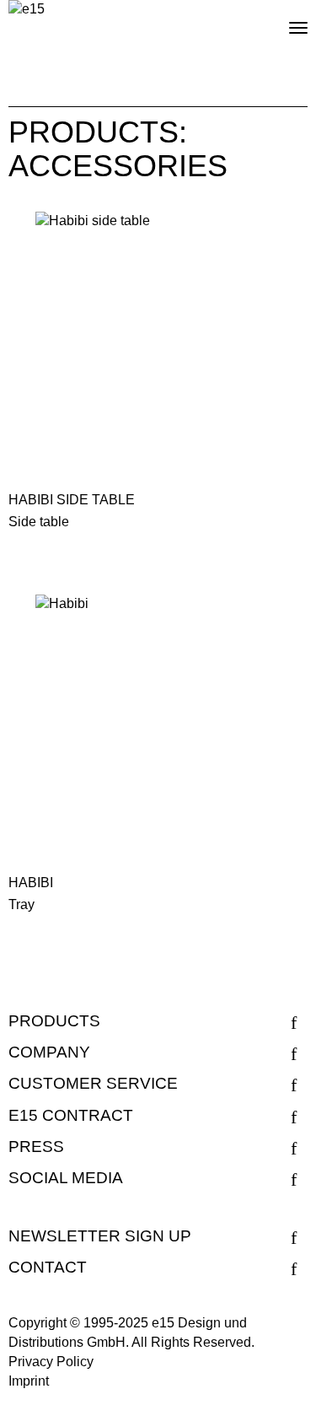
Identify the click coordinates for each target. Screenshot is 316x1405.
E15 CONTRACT (70, 1115)
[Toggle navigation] (284, 21)
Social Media (65, 1178)
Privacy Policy (51, 1361)
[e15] (26, 9)
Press (36, 1146)
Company (49, 1052)
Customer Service (93, 1083)
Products (54, 1021)
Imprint (28, 1381)
